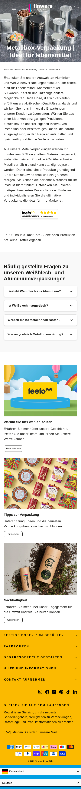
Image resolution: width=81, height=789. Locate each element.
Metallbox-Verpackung (26, 69)
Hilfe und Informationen (30, 668)
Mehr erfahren (13, 448)
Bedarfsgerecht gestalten (33, 657)
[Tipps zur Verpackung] (40, 483)
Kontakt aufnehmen (25, 679)
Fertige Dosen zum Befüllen (34, 635)
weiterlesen (13, 620)
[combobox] (40, 771)
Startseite (8, 69)
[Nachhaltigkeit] (40, 569)
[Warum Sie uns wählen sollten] (40, 391)
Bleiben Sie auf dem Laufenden (36, 705)
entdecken (13, 534)
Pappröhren (16, 646)
